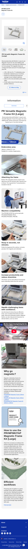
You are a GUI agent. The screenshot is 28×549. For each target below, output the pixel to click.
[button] (25, 50)
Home (2, 5)
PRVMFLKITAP (21, 5)
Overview (14, 105)
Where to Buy (15, 87)
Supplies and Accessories (11, 5)
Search (22, 2)
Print (25, 92)
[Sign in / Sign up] (17, 2)
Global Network (11, 538)
